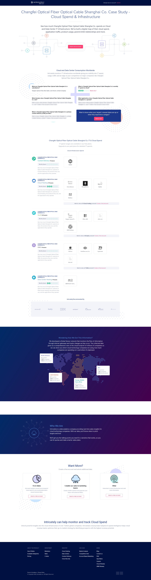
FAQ (98, 556)
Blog (98, 551)
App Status (100, 558)
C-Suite (47, 556)
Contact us (99, 553)
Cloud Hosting (43, 183)
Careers (99, 561)
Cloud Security (66, 558)
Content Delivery (44, 161)
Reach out (99, 118)
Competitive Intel (84, 553)
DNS (39, 247)
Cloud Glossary (101, 563)
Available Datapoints (33, 553)
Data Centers (65, 553)
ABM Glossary (100, 566)
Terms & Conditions (32, 572)
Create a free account (37, 496)
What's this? (93, 91)
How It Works (31, 551)
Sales (46, 553)
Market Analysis (83, 551)
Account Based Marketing (86, 556)
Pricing (29, 556)
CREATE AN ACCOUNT (75, 46)
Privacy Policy (41, 572)
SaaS (40, 215)
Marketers (47, 551)
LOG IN (118, 2)
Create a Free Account (102, 203)
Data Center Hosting (45, 279)
